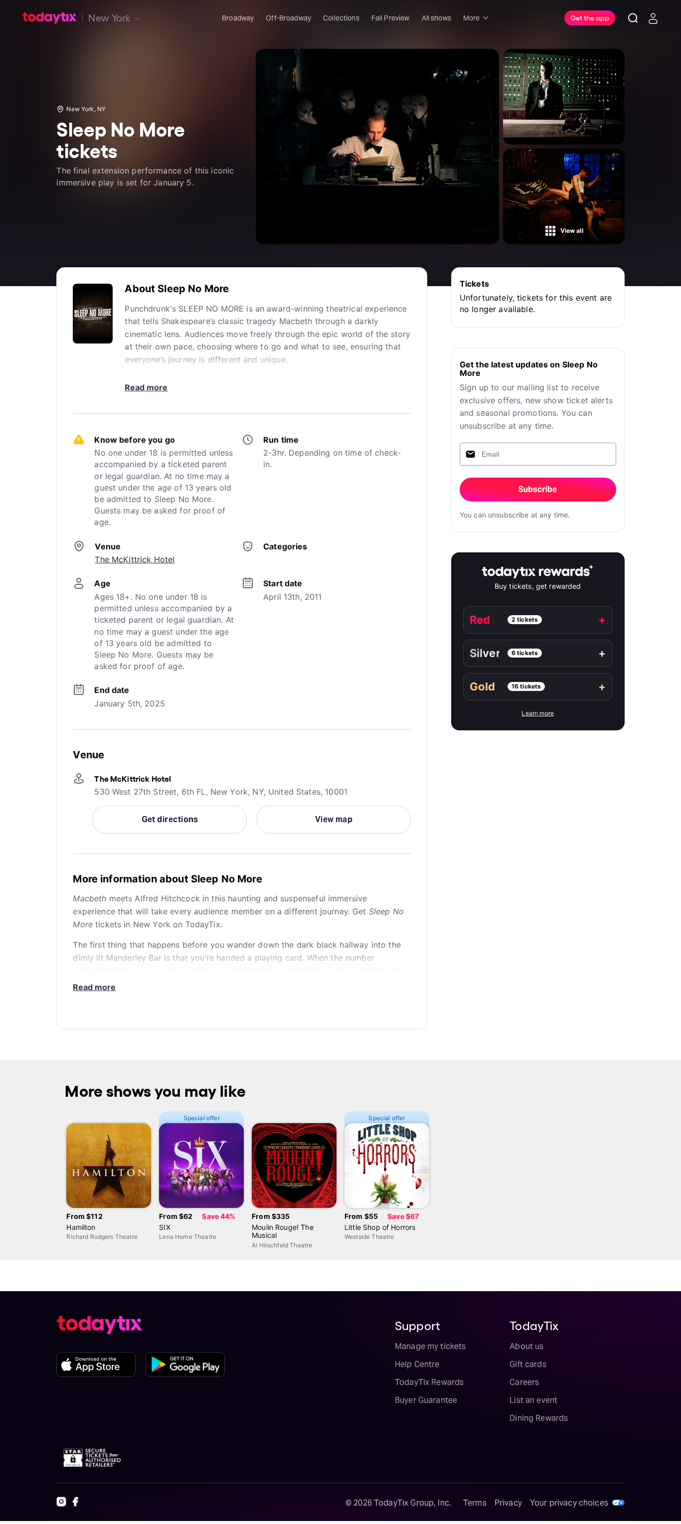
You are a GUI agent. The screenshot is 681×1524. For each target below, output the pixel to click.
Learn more (537, 713)
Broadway (238, 17)
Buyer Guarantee (426, 1400)
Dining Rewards (539, 1418)
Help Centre (417, 1364)
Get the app (589, 17)
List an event (533, 1400)
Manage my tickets (430, 1346)
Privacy (508, 1503)
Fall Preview (390, 17)
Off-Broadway (288, 17)
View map (334, 819)
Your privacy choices (569, 1503)
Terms (475, 1503)
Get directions (170, 819)
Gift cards (528, 1364)
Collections (341, 17)
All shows (436, 17)
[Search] (633, 18)
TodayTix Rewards (429, 1382)
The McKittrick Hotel (134, 559)
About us (526, 1346)
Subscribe (537, 489)
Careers (524, 1382)
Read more (146, 387)
